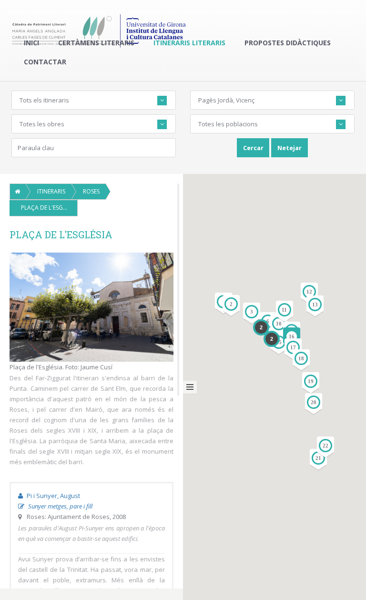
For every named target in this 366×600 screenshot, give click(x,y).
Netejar (289, 147)
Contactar (45, 61)
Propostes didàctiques (287, 42)
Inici (31, 42)
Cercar (253, 147)
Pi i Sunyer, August (52, 495)
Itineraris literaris (189, 42)
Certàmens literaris (96, 42)
